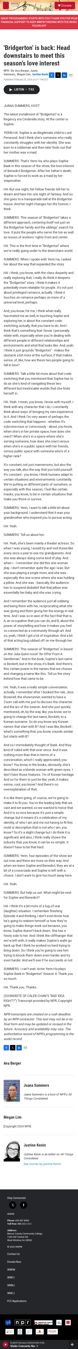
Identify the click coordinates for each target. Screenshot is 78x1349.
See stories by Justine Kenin (42, 1164)
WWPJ (11, 1277)
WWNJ (11, 1285)
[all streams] (73, 1344)
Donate (66, 5)
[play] (5, 1344)
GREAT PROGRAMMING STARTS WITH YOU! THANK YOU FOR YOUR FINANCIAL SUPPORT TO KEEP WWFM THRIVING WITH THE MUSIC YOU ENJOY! (39, 22)
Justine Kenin (40, 74)
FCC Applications (16, 1301)
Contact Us (13, 1254)
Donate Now (14, 1262)
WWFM (10, 1214)
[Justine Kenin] (12, 1150)
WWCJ (11, 1293)
